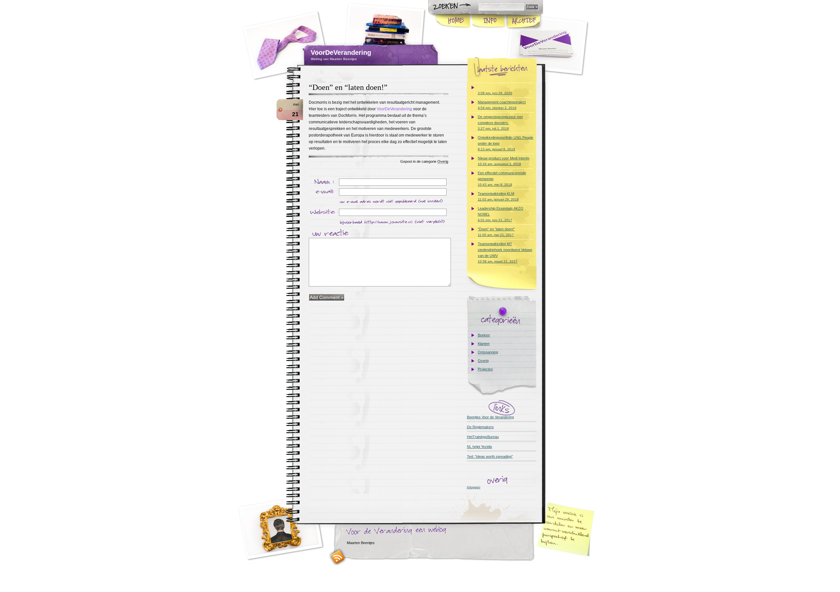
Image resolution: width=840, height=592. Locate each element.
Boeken (484, 335)
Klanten (484, 344)
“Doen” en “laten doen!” (348, 87)
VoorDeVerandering (341, 52)
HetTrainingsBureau (483, 437)
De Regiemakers (480, 427)
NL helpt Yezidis (479, 447)
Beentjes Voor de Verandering (490, 417)
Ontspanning (488, 352)
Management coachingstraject (502, 105)
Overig (442, 161)
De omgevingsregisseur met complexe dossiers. (500, 122)
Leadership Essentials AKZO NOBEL (500, 214)
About (488, 21)
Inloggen (473, 487)
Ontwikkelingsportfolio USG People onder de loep (505, 143)
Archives (523, 21)
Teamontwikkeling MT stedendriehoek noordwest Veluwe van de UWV (505, 252)
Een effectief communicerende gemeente (502, 178)
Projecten (485, 369)
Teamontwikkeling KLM (498, 196)
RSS (337, 557)
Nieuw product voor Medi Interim (503, 161)
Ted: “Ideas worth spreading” (490, 456)
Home (453, 21)
